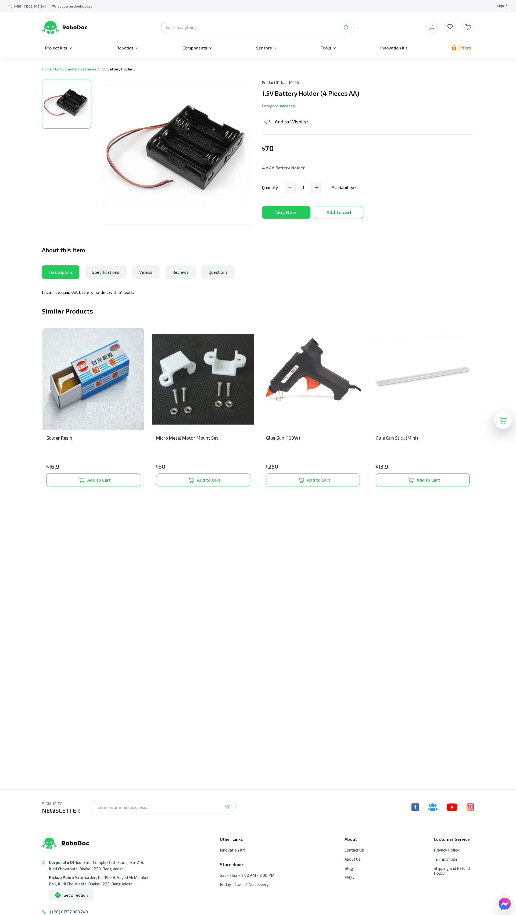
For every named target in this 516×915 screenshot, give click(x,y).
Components (66, 69)
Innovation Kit (232, 850)
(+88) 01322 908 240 (69, 911)
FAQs (349, 877)
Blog (349, 868)
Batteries (88, 69)
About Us (353, 859)
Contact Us (354, 850)
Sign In (502, 6)
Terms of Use (445, 859)
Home (47, 69)
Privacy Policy (446, 850)
